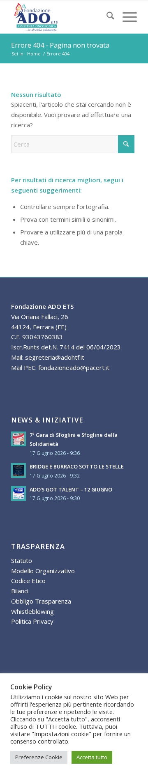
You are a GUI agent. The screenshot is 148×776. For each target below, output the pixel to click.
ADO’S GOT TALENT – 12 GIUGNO (71, 489)
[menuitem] (106, 16)
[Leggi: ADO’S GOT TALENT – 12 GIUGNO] (18, 493)
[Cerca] (106, 16)
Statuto (21, 560)
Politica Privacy (32, 621)
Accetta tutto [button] (91, 757)
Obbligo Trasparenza (41, 601)
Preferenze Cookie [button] (38, 757)
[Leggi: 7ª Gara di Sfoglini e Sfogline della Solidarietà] (18, 439)
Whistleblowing (32, 611)
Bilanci (19, 591)
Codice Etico (28, 580)
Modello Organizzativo (43, 571)
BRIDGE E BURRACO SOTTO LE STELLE (77, 466)
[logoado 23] (61, 16)
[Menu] (125, 16)
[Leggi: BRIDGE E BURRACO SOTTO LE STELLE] (18, 470)
